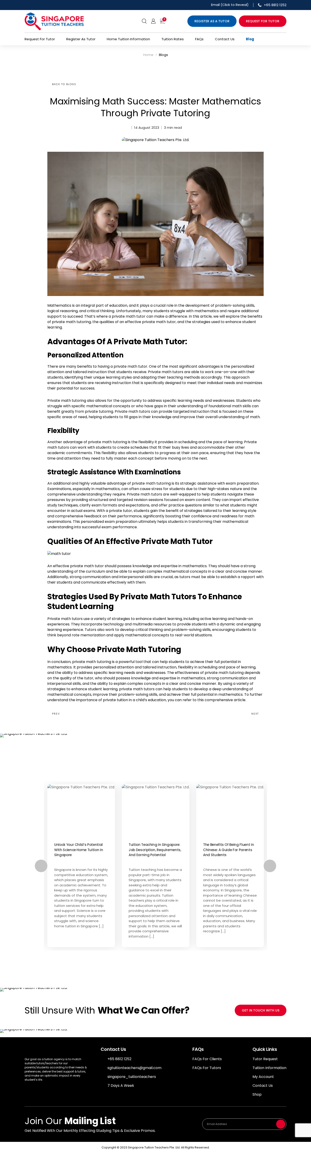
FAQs (199, 39)
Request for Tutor (262, 21)
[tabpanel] (81, 866)
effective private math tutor (150, 321)
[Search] (144, 21)
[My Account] (153, 21)
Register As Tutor (80, 39)
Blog (250, 39)
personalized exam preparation (109, 521)
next (255, 714)
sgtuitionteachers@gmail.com (134, 1067)
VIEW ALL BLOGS (155, 962)
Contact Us (225, 39)
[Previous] (41, 866)
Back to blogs (64, 84)
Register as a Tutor (211, 21)
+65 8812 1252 (119, 1059)
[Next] (270, 866)
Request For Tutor (40, 39)
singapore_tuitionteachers (131, 1076)
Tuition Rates (172, 39)
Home (148, 55)
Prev (56, 714)
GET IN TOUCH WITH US (260, 1010)
